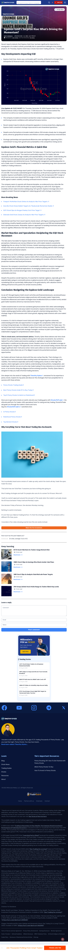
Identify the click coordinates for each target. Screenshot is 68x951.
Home (20, 801)
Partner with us (29, 801)
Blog (3, 761)
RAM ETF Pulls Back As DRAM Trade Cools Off (32, 679)
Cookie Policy (4, 937)
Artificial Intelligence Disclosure (56, 934)
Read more (17, 555)
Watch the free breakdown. (34, 528)
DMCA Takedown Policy (40, 934)
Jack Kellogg (15, 37)
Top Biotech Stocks (10, 422)
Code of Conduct (5, 934)
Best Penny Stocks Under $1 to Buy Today (17, 390)
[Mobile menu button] (65, 2)
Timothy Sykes (36, 375)
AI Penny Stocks (9, 412)
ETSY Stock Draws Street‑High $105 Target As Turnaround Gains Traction (32, 692)
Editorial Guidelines (17, 934)
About (3, 779)
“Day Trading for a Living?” (38, 849)
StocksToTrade (56, 400)
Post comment (34, 630)
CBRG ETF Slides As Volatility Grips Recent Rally (33, 685)
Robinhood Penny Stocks (12, 417)
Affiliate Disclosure (28, 934)
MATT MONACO (8, 36)
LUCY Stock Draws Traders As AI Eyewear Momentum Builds (31, 665)
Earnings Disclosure (44, 931)
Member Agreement (56, 931)
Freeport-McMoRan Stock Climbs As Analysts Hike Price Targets (25, 201)
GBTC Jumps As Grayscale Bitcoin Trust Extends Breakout (33, 672)
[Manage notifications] (62, 939)
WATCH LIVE (59, 2)
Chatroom (39, 801)
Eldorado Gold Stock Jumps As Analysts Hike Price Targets (23, 215)
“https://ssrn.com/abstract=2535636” (14, 920)
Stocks (3, 772)
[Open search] (49, 2)
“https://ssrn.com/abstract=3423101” (30, 925)
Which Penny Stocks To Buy (43, 767)
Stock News (5, 764)
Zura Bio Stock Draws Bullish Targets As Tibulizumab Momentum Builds (28, 206)
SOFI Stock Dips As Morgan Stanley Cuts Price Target (21, 210)
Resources (5, 775)
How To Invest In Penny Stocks (45, 770)
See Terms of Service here (38, 816)
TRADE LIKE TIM (55, 948)
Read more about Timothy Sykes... (14, 744)
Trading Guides (6, 768)
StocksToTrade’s (13, 407)
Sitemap (36, 937)
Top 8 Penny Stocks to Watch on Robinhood (18, 395)
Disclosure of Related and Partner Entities (21, 937)
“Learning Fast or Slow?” (31, 835)
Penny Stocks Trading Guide (13, 385)
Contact (47, 801)
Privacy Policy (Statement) (30, 931)
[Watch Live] (52, 2)
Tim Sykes (32, 37)
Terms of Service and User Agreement (11, 931)
